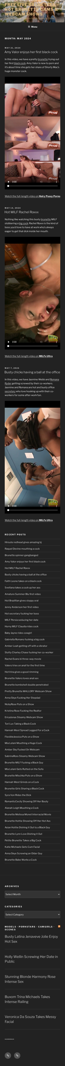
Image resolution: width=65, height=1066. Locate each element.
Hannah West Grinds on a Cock (22, 782)
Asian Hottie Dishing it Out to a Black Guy (27, 827)
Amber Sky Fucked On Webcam (22, 749)
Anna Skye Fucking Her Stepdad (22, 697)
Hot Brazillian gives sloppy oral (21, 600)
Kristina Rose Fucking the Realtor (23, 710)
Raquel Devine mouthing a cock (22, 548)
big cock (23, 223)
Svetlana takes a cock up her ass (22, 587)
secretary (10, 391)
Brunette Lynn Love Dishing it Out (23, 834)
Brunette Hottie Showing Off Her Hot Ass (27, 821)
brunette (43, 59)
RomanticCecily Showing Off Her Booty (26, 801)
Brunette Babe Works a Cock (21, 859)
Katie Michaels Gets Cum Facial (22, 847)
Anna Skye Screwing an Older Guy (23, 853)
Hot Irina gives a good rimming (21, 672)
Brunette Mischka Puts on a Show (23, 775)
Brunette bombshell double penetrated (26, 684)
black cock (20, 63)
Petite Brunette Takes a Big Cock (23, 840)
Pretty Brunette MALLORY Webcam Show (28, 691)
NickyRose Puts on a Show (19, 704)
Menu (34, 26)
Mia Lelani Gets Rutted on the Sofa (24, 769)
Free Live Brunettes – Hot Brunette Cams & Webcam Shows (32, 9)
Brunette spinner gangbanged (21, 555)
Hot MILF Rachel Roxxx (21, 212)
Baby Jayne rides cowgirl (18, 633)
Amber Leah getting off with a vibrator (26, 646)
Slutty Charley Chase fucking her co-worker (29, 652)
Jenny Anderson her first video (22, 607)
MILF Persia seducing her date (21, 620)
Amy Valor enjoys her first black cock (31, 52)
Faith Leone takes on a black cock (23, 581)
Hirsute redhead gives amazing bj (23, 542)
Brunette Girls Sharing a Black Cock (24, 788)
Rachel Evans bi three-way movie (23, 659)
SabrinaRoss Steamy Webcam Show (25, 756)
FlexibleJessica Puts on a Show (22, 736)
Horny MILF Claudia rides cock (21, 626)
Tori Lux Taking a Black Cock (20, 723)
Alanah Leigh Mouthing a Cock (21, 808)
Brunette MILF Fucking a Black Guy (24, 762)
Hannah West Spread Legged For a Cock (27, 730)
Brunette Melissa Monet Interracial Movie (28, 814)
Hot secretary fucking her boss (22, 613)
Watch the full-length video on (32, 196)
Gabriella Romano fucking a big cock (24, 639)
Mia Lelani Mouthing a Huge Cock (23, 743)
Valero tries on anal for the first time (25, 665)
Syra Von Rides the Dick (18, 795)
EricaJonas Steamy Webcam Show (24, 717)
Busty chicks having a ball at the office (32, 372)
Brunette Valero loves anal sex (21, 678)
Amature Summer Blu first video (23, 594)
